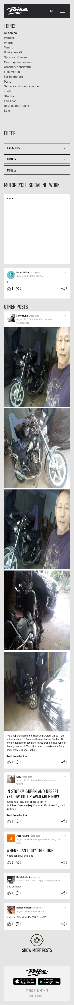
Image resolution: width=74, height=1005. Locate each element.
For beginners (13, 77)
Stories (9, 96)
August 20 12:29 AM (26, 780)
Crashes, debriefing (17, 67)
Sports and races (15, 57)
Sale (7, 110)
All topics (10, 33)
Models (11, 170)
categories (13, 148)
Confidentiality (37, 996)
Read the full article (17, 756)
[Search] (51, 11)
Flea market (12, 72)
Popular (9, 38)
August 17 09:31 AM (25, 880)
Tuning (8, 47)
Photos (8, 43)
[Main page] (18, 14)
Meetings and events (18, 62)
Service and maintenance (21, 86)
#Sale (40, 780)
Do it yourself (13, 52)
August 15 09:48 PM (26, 911)
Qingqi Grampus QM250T (49, 880)
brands (11, 159)
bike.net (42, 991)
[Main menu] (62, 11)
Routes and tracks (16, 106)
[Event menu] (64, 272)
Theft (7, 91)
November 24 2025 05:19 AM (30, 276)
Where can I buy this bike (30, 850)
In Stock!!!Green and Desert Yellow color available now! (33, 794)
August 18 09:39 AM (26, 839)
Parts (7, 81)
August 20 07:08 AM (26, 319)
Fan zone (10, 101)
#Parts (41, 911)
